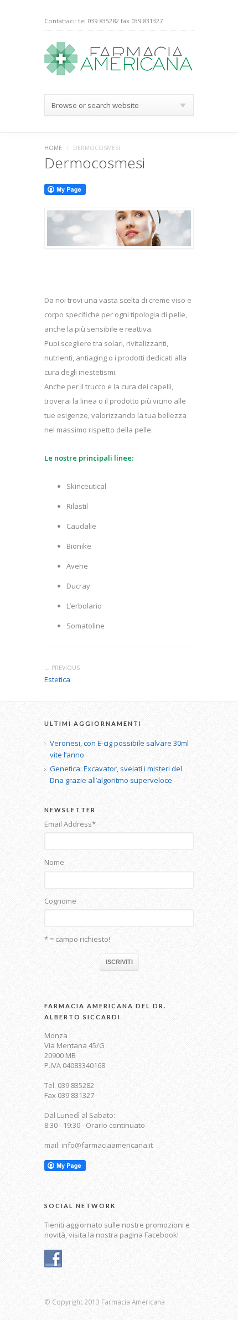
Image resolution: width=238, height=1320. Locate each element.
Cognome (60, 901)
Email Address (70, 824)
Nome (54, 862)
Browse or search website (95, 105)
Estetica (57, 679)
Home (53, 148)
